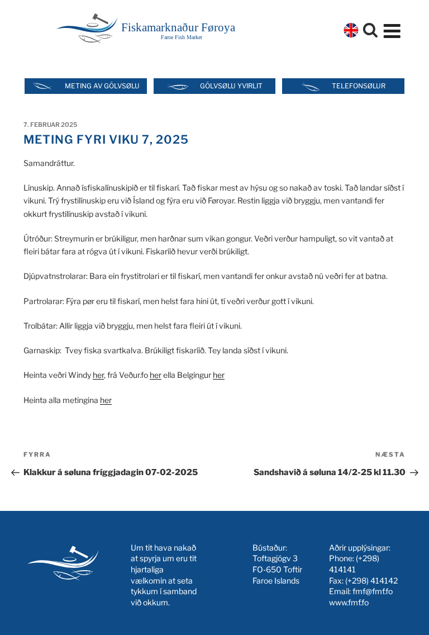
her (98, 375)
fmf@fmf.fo (372, 591)
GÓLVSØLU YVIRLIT (231, 86)
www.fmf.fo (349, 602)
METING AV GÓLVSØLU (102, 86)
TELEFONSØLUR (358, 86)
